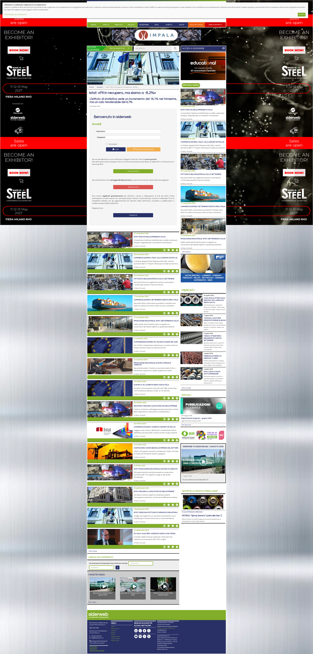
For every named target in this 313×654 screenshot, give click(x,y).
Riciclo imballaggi (200, 491)
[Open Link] (156, 35)
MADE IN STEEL (115, 638)
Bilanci (131, 25)
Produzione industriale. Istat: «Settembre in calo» (156, 321)
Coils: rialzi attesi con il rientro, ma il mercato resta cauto (214, 300)
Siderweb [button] (144, 25)
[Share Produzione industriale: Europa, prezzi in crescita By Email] (164, 377)
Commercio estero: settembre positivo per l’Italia (156, 300)
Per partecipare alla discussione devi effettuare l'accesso (108, 563)
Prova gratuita (133, 171)
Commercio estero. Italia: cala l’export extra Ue (155, 258)
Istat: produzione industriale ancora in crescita (156, 469)
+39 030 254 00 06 (96, 636)
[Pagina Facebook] (144, 631)
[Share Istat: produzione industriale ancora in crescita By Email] (164, 483)
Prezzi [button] (106, 25)
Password (101, 137)
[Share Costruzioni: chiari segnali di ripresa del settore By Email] (164, 461)
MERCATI (113, 630)
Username (100, 131)
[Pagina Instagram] (140, 631)
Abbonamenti (215, 25)
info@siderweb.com (97, 638)
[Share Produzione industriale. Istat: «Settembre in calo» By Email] (164, 334)
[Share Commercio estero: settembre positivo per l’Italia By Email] (164, 313)
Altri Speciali (186, 425)
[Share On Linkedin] (168, 250)
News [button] (93, 25)
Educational (196, 25)
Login (116, 149)
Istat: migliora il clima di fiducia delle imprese (154, 491)
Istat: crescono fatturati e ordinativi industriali (156, 512)
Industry (100, 87)
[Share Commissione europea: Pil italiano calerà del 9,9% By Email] (164, 355)
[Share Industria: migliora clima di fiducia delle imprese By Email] (164, 419)
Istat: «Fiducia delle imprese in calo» (150, 237)
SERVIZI (113, 632)
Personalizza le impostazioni (15, 14)
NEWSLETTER (115, 640)
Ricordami (112, 144)
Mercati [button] (119, 25)
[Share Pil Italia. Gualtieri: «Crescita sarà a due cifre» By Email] (164, 547)
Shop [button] (181, 25)
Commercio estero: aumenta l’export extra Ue (154, 427)
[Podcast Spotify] (140, 636)
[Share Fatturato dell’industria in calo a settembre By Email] (164, 292)
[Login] (117, 567)
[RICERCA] (175, 48)
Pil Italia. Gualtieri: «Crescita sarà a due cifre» (154, 533)
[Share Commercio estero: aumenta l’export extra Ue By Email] (164, 440)
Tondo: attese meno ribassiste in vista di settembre (212, 338)
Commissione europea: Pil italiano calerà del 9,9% (156, 342)
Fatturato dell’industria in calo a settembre (154, 279)
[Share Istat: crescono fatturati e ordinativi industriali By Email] (164, 526)
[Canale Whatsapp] (149, 636)
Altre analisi (186, 388)
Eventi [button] (169, 25)
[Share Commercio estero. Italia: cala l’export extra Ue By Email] (164, 271)
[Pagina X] (149, 631)
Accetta (301, 14)
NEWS (113, 626)
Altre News (93, 551)
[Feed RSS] (144, 636)
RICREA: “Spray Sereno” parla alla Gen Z (202, 515)
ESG (156, 25)
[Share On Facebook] (177, 250)
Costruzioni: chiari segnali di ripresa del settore (156, 448)
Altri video (92, 602)
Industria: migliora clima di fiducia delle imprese (155, 406)
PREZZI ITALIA (115, 628)
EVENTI (113, 634)
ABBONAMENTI (115, 636)
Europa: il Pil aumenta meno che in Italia (151, 385)
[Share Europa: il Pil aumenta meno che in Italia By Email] (164, 398)
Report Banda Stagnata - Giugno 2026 (196, 418)
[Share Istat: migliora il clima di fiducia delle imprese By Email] (164, 504)
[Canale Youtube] (136, 636)
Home (91, 87)
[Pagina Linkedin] (136, 631)
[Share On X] (172, 250)
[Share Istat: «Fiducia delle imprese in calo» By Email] (164, 250)
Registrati (133, 215)
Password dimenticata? (144, 149)
